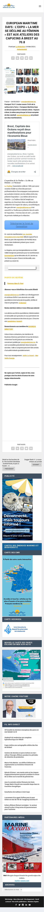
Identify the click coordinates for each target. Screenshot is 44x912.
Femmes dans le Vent (15, 283)
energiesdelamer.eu (23, 115)
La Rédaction (20, 46)
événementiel (22, 49)
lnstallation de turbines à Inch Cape (17, 792)
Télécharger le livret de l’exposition (21, 225)
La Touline (8, 186)
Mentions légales (33, 901)
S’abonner (22, 303)
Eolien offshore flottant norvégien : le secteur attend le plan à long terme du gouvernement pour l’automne (21, 807)
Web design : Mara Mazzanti (14, 899)
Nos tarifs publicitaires (19, 901)
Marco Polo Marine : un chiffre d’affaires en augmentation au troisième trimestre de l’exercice (20, 765)
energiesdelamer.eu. (28, 102)
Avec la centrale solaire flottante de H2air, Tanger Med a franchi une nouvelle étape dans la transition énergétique (22, 784)
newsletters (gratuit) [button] (14, 321)
